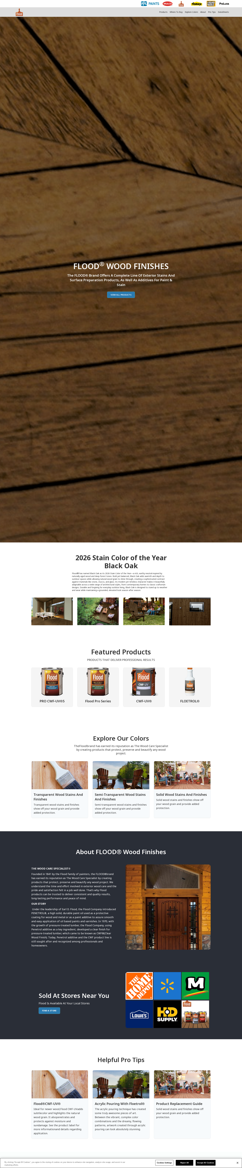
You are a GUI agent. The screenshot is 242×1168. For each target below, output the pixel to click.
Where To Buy (176, 12)
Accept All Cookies (205, 1163)
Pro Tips (212, 12)
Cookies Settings (164, 1163)
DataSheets (223, 12)
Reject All (184, 1163)
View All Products (121, 294)
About (203, 12)
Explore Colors (191, 12)
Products (163, 12)
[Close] (237, 1163)
